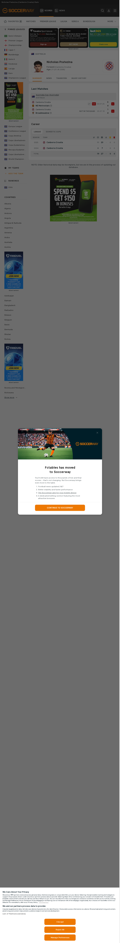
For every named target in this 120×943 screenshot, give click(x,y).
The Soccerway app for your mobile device (57, 492)
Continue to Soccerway (60, 508)
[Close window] (97, 432)
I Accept (60, 922)
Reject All (60, 930)
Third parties (43, 902)
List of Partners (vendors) (14, 914)
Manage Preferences (60, 937)
